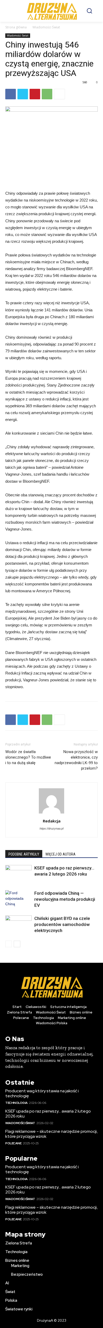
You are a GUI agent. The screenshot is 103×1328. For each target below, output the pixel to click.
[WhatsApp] (47, 94)
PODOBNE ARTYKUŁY (23, 854)
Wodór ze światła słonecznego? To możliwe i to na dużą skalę (28, 757)
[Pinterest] (35, 94)
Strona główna (16, 27)
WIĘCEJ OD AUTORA (60, 854)
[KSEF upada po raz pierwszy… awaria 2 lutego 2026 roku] (18, 874)
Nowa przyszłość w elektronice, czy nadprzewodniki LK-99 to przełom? (76, 760)
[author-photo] (51, 813)
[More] (59, 94)
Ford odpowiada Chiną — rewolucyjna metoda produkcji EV (64, 899)
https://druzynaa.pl (51, 828)
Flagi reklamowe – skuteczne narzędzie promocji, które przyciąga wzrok (51, 1134)
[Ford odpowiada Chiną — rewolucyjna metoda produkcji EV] (18, 899)
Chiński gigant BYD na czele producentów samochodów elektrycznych (62, 924)
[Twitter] (22, 94)
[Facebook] (10, 94)
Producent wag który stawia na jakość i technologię (42, 1093)
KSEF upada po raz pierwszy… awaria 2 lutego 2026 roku (48, 1113)
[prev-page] (8, 944)
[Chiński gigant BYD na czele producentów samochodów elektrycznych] (18, 924)
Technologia (16, 1103)
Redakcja (51, 820)
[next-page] (17, 944)
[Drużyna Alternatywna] (51, 11)
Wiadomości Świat (46, 27)
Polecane (13, 1143)
